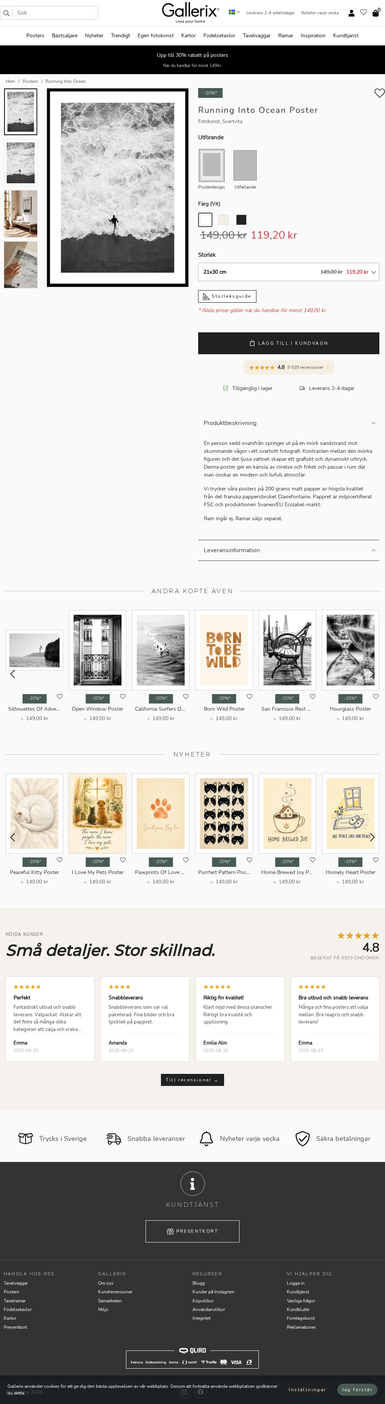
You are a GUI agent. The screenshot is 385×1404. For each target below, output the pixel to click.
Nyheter (94, 35)
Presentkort (197, 1231)
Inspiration (313, 35)
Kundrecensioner (115, 1292)
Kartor (188, 35)
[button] (6, 12)
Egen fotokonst (156, 35)
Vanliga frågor (301, 1301)
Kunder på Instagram (213, 1292)
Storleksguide (231, 296)
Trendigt (120, 35)
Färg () (209, 203)
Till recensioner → (192, 1080)
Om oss (106, 1283)
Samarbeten (110, 1301)
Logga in (296, 1283)
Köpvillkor (203, 1301)
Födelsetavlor (219, 35)
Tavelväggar (257, 35)
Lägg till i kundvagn (293, 343)
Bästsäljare (64, 35)
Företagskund (301, 1318)
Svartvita (232, 121)
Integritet (201, 1318)
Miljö (103, 1310)
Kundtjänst (346, 35)
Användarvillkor (208, 1310)
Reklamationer (301, 1327)
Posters (35, 35)
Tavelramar (15, 1301)
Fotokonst (209, 121)
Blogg (198, 1283)
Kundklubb (298, 1310)
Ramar (285, 35)
